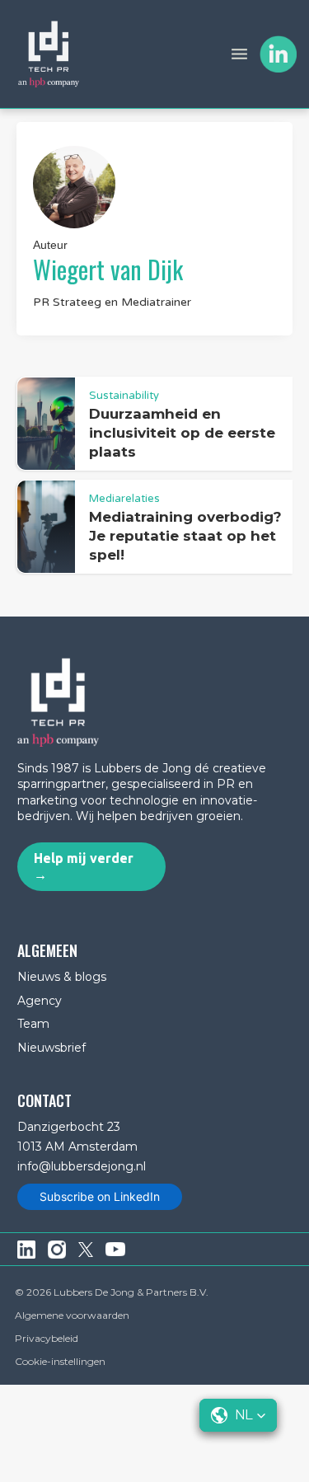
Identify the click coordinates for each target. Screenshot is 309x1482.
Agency (39, 1000)
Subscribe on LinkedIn (100, 1196)
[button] (239, 54)
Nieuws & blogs (61, 976)
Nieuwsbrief (51, 1047)
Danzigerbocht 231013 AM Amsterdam (77, 1136)
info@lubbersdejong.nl (81, 1166)
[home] (48, 54)
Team (33, 1023)
